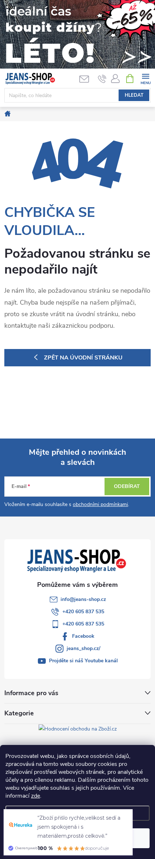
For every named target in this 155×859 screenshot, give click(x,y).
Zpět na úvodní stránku (83, 358)
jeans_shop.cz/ (83, 648)
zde (35, 796)
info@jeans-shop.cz (83, 599)
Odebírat (127, 486)
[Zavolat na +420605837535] (102, 78)
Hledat (134, 95)
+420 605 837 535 (83, 611)
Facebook (83, 636)
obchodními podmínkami (100, 504)
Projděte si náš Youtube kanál (83, 660)
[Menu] (145, 78)
